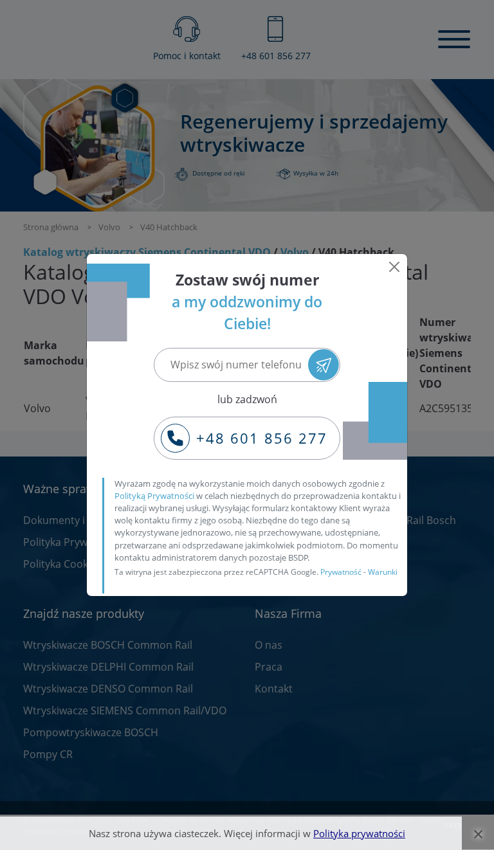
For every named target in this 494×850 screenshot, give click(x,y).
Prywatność (340, 571)
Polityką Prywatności (154, 496)
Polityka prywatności (359, 833)
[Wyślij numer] (323, 364)
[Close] (394, 267)
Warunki (383, 571)
